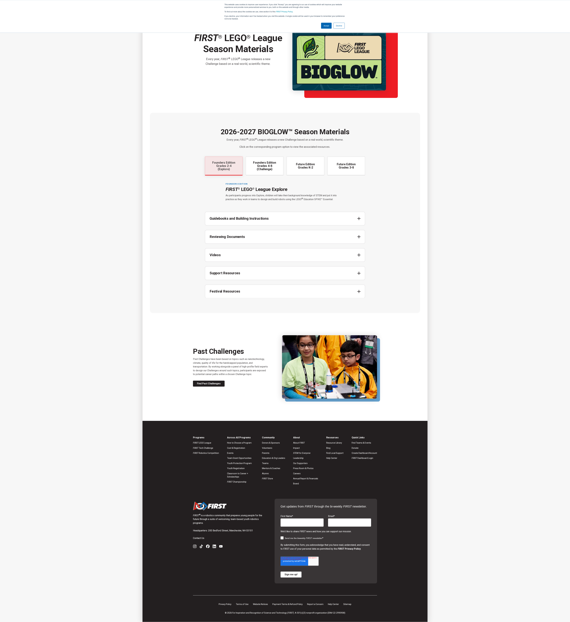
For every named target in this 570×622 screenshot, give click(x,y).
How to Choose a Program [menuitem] (239, 443)
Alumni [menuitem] (265, 473)
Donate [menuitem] (355, 448)
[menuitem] (305, 453)
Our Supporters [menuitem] (300, 463)
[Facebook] (208, 547)
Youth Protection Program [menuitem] (239, 463)
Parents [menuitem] (265, 453)
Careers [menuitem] (297, 473)
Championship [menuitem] (236, 482)
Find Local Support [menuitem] (334, 453)
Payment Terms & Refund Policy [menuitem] (287, 604)
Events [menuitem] (230, 453)
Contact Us (198, 538)
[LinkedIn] (214, 547)
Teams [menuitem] (265, 463)
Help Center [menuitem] (331, 458)
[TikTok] (201, 547)
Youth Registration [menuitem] (236, 468)
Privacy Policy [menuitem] (225, 604)
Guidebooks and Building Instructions (239, 218)
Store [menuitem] (267, 478)
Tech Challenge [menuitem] (203, 448)
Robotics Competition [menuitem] (206, 453)
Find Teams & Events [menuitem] (361, 443)
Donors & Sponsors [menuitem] (271, 443)
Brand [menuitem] (296, 483)
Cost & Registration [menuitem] (236, 448)
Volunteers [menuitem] (267, 448)
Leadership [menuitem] (298, 458)
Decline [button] (339, 25)
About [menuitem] (299, 443)
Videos (215, 255)
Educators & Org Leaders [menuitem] (273, 458)
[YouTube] (221, 547)
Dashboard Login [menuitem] (362, 458)
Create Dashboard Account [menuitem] (364, 453)
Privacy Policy (284, 11)
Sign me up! (291, 574)
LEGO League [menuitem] (202, 443)
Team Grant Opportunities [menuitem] (239, 458)
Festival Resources (225, 291)
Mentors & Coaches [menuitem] (271, 468)
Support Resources (225, 273)
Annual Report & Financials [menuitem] (305, 478)
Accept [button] (326, 25)
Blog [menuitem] (328, 448)
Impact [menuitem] (296, 448)
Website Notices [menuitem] (260, 604)
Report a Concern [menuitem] (315, 604)
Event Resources (223, 312)
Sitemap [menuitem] (347, 604)
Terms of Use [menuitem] (242, 604)
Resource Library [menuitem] (334, 443)
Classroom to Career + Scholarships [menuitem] (237, 475)
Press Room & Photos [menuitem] (303, 468)
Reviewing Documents (227, 237)
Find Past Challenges (209, 383)
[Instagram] (195, 547)
